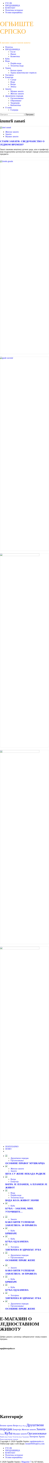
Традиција (15, 103)
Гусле (12, 52)
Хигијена (9, 75)
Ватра (13, 84)
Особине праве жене (20, 1260)
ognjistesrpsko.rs (37, 1441)
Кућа (7, 59)
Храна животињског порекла (23, 73)
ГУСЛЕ (8, 3)
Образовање (15, 100)
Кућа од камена (16, 1241)
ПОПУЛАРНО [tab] (12, 1146)
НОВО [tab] (8, 1149)
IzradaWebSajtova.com (34, 1444)
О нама (8, 107)
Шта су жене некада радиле (25, 1173)
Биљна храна (16, 70)
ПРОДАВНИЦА (12, 5)
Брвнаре (11, 1233)
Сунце (13, 80)
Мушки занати (17, 91)
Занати (8, 89)
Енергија (9, 77)
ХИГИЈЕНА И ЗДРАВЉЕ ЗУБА (23, 1249)
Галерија (14, 110)
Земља (13, 87)
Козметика (15, 56)
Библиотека (15, 105)
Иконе (13, 54)
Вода (7, 61)
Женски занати (17, 94)
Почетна (9, 47)
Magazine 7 (26, 1462)
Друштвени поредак (14, 96)
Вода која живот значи (22, 1200)
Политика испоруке (14, 10)
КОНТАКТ (10, 8)
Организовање (17, 98)
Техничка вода (17, 66)
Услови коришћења (13, 12)
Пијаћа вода (15, 63)
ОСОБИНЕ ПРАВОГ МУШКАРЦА (25, 1163)
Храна (8, 68)
